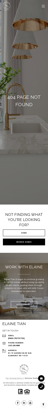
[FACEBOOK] (17, 402)
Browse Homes (24, 242)
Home (24, 233)
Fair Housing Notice (14, 378)
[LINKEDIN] (24, 402)
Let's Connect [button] (24, 304)
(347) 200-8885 (14, 345)
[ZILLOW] (30, 402)
